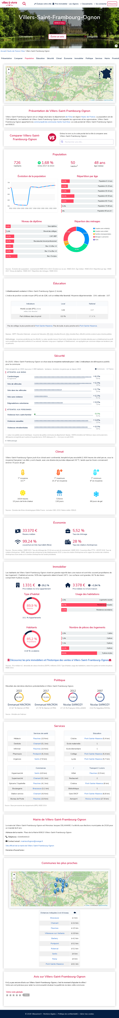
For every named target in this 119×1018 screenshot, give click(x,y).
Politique (89, 58)
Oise (23, 51)
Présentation (6, 58)
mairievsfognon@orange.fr (32, 841)
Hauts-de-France (13, 51)
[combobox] (86, 142)
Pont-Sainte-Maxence (44, 326)
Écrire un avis (57, 36)
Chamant (37, 743)
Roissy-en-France (92, 799)
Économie (68, 58)
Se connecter (101, 4)
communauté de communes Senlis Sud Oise (52, 122)
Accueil (3, 51)
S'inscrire (112, 4)
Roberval (54, 948)
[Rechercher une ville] (24, 4)
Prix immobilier (61, 4)
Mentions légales (49, 1014)
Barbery (54, 938)
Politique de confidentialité (68, 1014)
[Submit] (62, 141)
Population (29, 58)
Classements (87, 4)
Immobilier (78, 58)
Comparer (18, 58)
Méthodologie (12, 441)
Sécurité (50, 58)
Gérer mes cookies (87, 1014)
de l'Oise (69, 117)
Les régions (74, 4)
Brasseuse (37, 788)
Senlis (37, 759)
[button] (8, 69)
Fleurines (37, 738)
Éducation (40, 58)
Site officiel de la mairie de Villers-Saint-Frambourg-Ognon (30, 845)
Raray (54, 959)
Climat (59, 58)
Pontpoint (37, 754)
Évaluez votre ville (43, 4)
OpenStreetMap (108, 100)
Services (98, 58)
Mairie (107, 58)
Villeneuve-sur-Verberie (54, 933)
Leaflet (93, 100)
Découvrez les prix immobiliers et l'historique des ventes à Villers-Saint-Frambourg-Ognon (59, 660)
